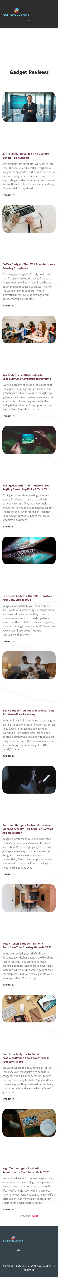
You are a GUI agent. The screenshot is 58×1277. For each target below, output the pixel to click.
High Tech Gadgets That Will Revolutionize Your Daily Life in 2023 (26, 1170)
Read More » (9, 195)
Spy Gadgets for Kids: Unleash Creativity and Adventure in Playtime (26, 376)
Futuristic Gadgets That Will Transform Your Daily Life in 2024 (27, 597)
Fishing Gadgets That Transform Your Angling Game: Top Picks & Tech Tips (26, 487)
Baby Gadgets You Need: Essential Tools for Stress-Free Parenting (28, 712)
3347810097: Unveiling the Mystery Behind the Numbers (25, 155)
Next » (36, 1216)
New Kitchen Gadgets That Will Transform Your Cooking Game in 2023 (27, 945)
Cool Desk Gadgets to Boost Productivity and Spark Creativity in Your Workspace (25, 1057)
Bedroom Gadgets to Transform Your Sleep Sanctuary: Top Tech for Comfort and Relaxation (27, 829)
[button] (29, 21)
